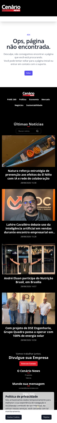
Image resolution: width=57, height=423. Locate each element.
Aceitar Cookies (13, 417)
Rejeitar (46, 417)
